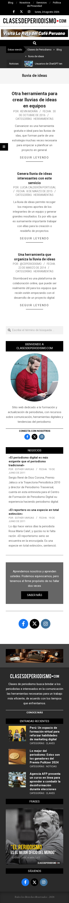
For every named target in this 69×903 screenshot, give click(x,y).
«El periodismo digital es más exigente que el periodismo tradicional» (28, 461)
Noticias (51, 766)
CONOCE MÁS (34, 712)
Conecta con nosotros (34, 430)
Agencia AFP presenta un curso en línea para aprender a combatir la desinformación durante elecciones (45, 781)
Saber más (34, 595)
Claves (50, 743)
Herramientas (43, 118)
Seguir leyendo (34, 157)
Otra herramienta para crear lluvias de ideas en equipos (34, 100)
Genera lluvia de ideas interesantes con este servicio (34, 178)
